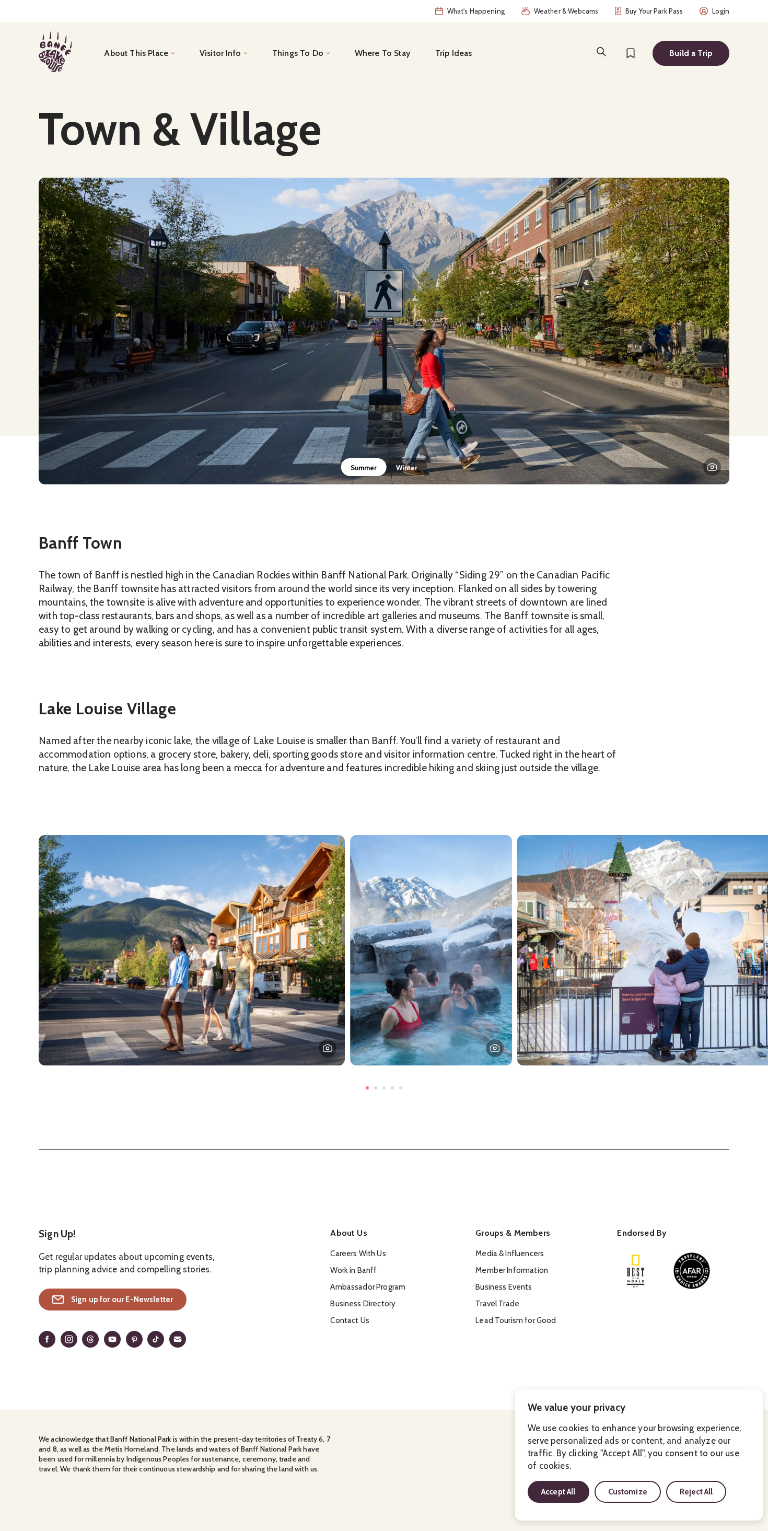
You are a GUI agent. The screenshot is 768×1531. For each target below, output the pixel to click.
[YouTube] (112, 1339)
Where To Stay (382, 53)
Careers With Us (358, 1253)
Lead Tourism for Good (515, 1320)
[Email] (177, 1339)
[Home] (55, 51)
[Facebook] (47, 1339)
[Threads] (90, 1339)
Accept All (558, 1492)
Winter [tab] (407, 467)
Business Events (503, 1287)
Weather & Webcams (566, 11)
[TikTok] (155, 1339)
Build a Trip (691, 53)
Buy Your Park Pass (654, 11)
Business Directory (362, 1303)
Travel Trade (497, 1303)
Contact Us (349, 1320)
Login (720, 11)
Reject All (696, 1492)
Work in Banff (353, 1270)
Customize (627, 1492)
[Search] (601, 51)
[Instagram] (69, 1339)
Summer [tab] (364, 467)
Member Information (511, 1270)
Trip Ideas (453, 53)
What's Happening (476, 11)
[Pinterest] (134, 1339)
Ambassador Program (367, 1287)
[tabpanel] (384, 331)
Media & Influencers (509, 1253)
